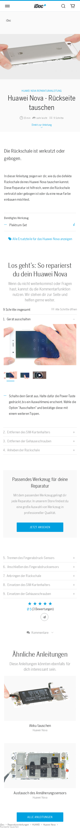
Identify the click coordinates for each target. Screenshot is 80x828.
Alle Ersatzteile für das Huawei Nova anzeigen (42, 239)
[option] (40, 344)
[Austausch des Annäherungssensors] (40, 766)
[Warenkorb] (72, 6)
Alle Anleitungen (40, 817)
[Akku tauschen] (40, 699)
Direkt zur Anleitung (42, 124)
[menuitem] (63, 6)
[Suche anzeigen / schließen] (63, 6)
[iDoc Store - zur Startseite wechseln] (40, 6)
